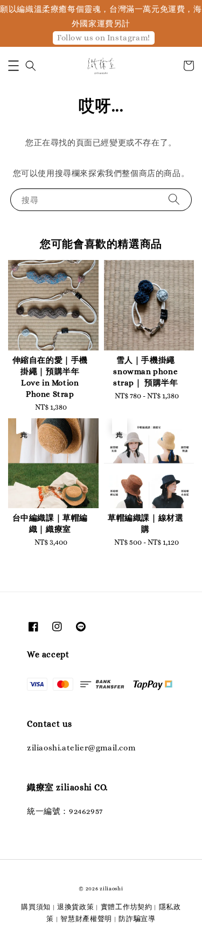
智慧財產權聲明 (86, 919)
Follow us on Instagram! (103, 38)
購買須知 (36, 907)
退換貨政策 (75, 907)
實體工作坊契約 (126, 907)
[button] (13, 66)
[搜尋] (174, 199)
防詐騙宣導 (137, 919)
